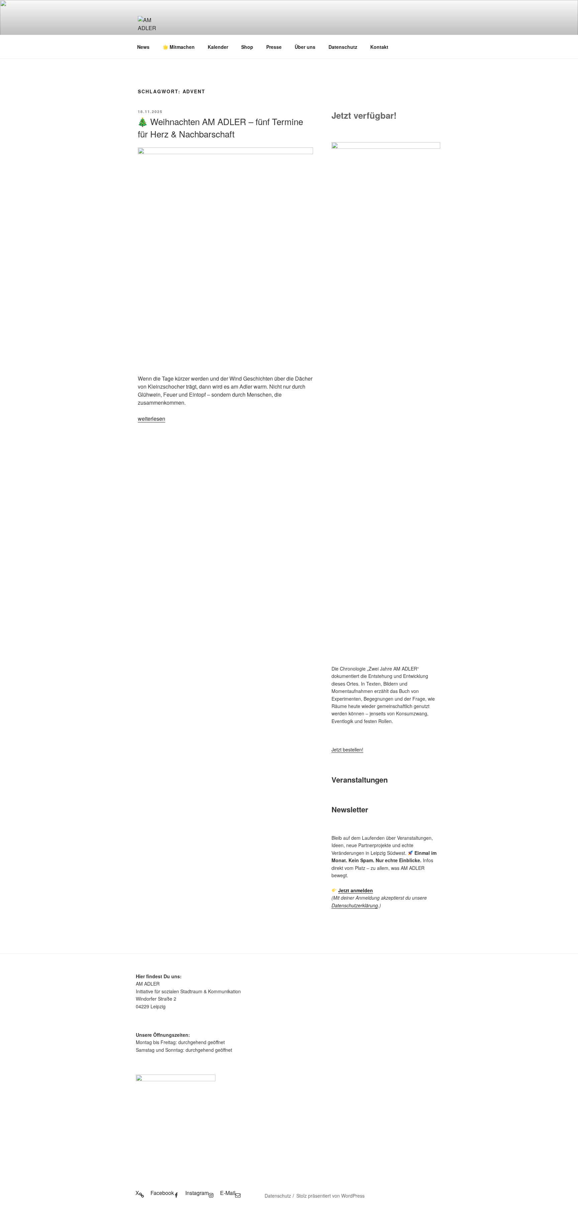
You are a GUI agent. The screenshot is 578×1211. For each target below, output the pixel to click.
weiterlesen (151, 418)
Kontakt (379, 46)
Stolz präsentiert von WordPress (330, 1195)
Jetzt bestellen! (347, 749)
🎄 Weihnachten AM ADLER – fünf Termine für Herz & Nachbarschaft (220, 127)
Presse (274, 46)
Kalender (218, 46)
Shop (247, 46)
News (143, 46)
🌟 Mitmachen (179, 46)
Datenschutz (342, 46)
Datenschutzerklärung (354, 905)
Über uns (305, 46)
